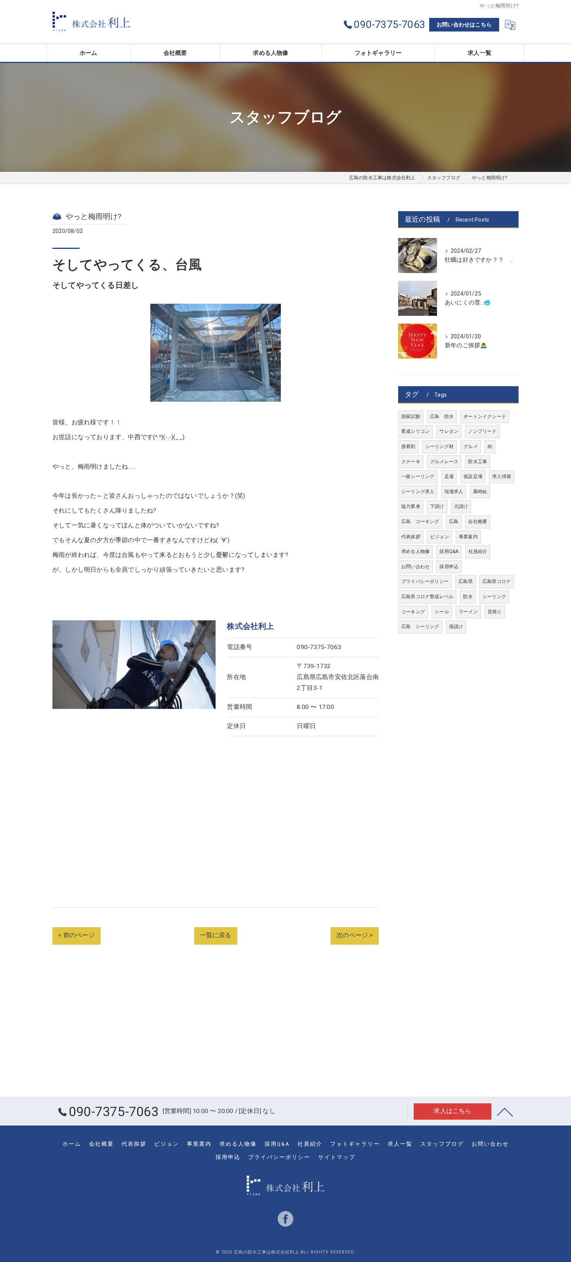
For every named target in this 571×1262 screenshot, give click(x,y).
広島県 (465, 581)
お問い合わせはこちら (464, 24)
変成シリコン (415, 431)
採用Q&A (448, 551)
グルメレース (444, 461)
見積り (494, 611)
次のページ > (354, 935)
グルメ (470, 446)
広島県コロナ (496, 581)
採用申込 (448, 566)
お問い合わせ (415, 566)
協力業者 (410, 506)
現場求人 (453, 491)
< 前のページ (76, 935)
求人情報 (501, 476)
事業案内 (468, 536)
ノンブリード (482, 431)
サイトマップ (336, 1157)
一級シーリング (417, 476)
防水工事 (477, 461)
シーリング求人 (417, 491)
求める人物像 (415, 551)
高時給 (480, 491)
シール (442, 611)
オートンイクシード (484, 416)
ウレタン (448, 431)
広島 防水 (442, 416)
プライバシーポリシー (425, 581)
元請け (461, 506)
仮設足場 (472, 476)
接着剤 (408, 446)
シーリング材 (439, 446)
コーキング (413, 611)
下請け (437, 506)
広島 (453, 521)
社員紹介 (477, 551)
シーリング (494, 596)
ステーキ (410, 461)
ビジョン (439, 536)
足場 (449, 476)
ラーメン (468, 611)
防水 (467, 596)
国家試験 (410, 416)
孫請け (456, 626)
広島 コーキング (420, 521)
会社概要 (477, 521)
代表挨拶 (410, 536)
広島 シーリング (420, 626)
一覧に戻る (216, 935)
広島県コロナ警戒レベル (427, 596)
